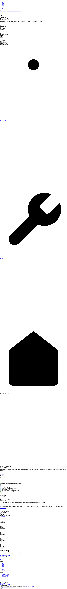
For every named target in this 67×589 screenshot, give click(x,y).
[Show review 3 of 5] (2, 547)
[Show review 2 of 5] (1, 547)
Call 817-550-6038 (7, 555)
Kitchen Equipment (5, 576)
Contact (3, 570)
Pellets (3, 4)
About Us (3, 568)
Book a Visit (4, 8)
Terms (4, 587)
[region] (33, 487)
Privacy (1, 587)
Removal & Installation (6, 575)
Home (3, 2)
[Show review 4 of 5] (3, 547)
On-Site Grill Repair (5, 574)
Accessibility (7, 587)
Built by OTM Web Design (29, 586)
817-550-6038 (2, 583)
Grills (3, 3)
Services (3, 6)
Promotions (10, 11)
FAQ (3, 569)
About (3, 7)
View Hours (21, 0)
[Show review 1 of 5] (0, 547)
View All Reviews (3, 516)
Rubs (3, 5)
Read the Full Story (3, 508)
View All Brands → (3, 474)
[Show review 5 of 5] (4, 547)
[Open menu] (0, 10)
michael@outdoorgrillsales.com (5, 584)
